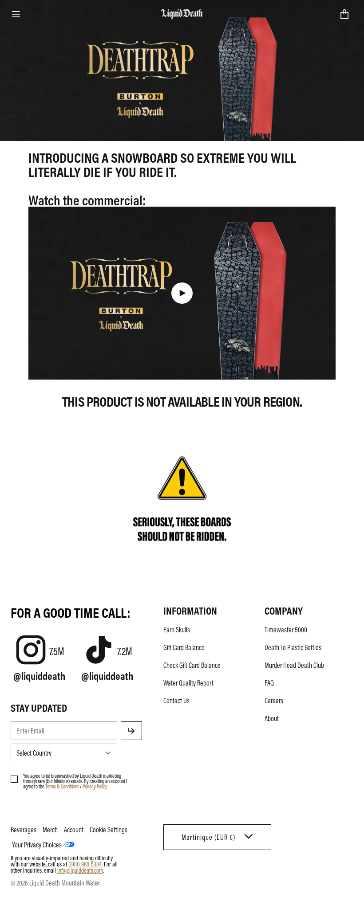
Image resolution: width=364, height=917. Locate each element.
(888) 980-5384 (85, 864)
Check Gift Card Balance (192, 665)
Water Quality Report (188, 682)
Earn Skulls (176, 629)
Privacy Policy (95, 786)
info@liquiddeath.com (80, 870)
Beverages (23, 829)
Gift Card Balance (184, 647)
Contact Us (176, 700)
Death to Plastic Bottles (293, 647)
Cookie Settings (108, 829)
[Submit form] (131, 731)
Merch (50, 829)
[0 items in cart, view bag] (344, 14)
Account (73, 829)
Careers (274, 700)
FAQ (269, 682)
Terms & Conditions (62, 786)
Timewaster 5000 (286, 629)
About (272, 718)
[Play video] (182, 293)
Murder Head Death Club (294, 665)
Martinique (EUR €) (208, 837)
